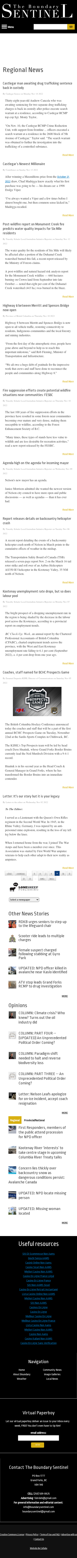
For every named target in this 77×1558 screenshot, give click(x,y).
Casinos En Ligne (39, 1307)
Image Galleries (52, 1374)
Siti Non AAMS (38, 1303)
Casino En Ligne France (38, 1280)
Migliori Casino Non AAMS (38, 1271)
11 (69, 873)
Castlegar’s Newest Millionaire (24, 164)
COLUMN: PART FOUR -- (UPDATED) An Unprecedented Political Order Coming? (42, 1038)
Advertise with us (69, 1534)
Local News (52, 1378)
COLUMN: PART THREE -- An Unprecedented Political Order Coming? (42, 1078)
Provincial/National (34, 1120)
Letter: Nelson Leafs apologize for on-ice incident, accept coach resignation (43, 1099)
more (65, 996)
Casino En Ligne (38, 1311)
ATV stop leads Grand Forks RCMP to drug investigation (40, 984)
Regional (15, 1120)
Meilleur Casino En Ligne (39, 1316)
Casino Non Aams (38, 1334)
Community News (52, 1369)
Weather (22, 1378)
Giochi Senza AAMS (38, 1258)
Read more (68, 155)
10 (63, 873)
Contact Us (39, 1539)
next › (42, 878)
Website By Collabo (38, 1548)
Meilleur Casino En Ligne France (38, 1320)
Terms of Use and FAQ (50, 1534)
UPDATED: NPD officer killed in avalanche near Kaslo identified (43, 970)
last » (52, 878)
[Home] (38, 9)
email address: (38, 1432)
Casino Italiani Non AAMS (38, 1338)
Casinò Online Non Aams (38, 1262)
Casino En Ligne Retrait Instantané (38, 1289)
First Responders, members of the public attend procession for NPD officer (42, 1132)
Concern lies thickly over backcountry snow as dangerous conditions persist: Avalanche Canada (36, 1175)
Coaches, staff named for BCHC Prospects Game (36, 672)
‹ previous (20, 873)
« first (9, 873)
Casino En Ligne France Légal (38, 1276)
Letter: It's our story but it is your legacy (31, 796)
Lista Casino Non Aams (38, 1325)
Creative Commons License (12, 1534)
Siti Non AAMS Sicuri (38, 1285)
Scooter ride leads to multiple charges (41, 938)
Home (22, 1369)
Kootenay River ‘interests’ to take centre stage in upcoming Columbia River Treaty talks (42, 1152)
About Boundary (21, 1374)
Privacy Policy (32, 1534)
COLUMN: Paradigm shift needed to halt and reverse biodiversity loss (40, 1058)
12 (23, 878)
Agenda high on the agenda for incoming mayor (36, 463)
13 (30, 878)
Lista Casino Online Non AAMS (38, 1294)
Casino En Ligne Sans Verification (39, 1343)
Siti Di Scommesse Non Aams (38, 1253)
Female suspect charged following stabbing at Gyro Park (39, 954)
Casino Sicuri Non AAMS (39, 1267)
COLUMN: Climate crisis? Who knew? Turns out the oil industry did (42, 1017)
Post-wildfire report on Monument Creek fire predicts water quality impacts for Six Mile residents (33, 228)
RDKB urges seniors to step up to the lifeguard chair (43, 924)
